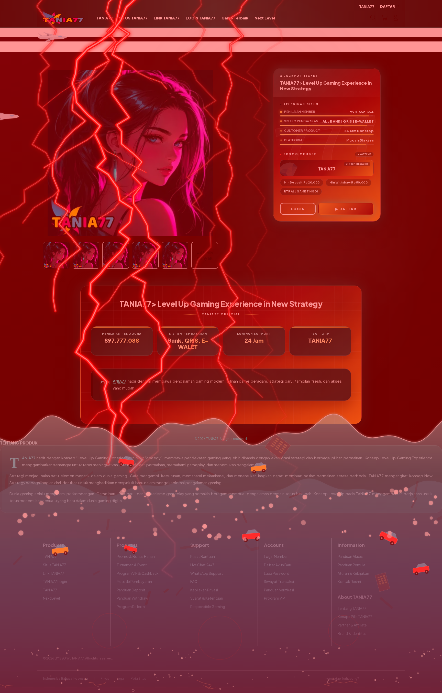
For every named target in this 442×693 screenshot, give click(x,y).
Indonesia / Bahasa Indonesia (65, 678)
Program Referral (131, 606)
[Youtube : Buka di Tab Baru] (396, 679)
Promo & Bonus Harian (136, 556)
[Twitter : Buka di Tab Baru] (376, 679)
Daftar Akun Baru (278, 564)
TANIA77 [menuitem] (366, 6)
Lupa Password (276, 573)
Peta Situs (138, 678)
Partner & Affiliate (352, 625)
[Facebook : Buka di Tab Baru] (366, 679)
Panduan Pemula (351, 564)
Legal (120, 678)
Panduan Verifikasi (279, 590)
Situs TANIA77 (54, 564)
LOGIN (298, 209)
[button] (384, 17)
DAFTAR (348, 209)
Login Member (276, 556)
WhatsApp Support (206, 573)
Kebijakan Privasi (204, 590)
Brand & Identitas (352, 633)
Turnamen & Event (132, 564)
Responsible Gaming (207, 606)
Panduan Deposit (131, 590)
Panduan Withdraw (132, 598)
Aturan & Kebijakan (353, 573)
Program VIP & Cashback (138, 573)
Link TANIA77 (53, 573)
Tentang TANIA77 (352, 608)
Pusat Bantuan (202, 556)
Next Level (51, 598)
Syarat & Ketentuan (206, 598)
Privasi (105, 678)
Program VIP (274, 598)
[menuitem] (104, 18)
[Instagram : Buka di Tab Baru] (386, 679)
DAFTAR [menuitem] (387, 6)
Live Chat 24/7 (202, 564)
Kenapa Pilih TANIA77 (355, 616)
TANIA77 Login (55, 581)
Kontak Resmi (349, 581)
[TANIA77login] (63, 17)
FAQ (193, 581)
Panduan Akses (350, 556)
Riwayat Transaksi (279, 581)
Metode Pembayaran (134, 581)
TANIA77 (119, 381)
